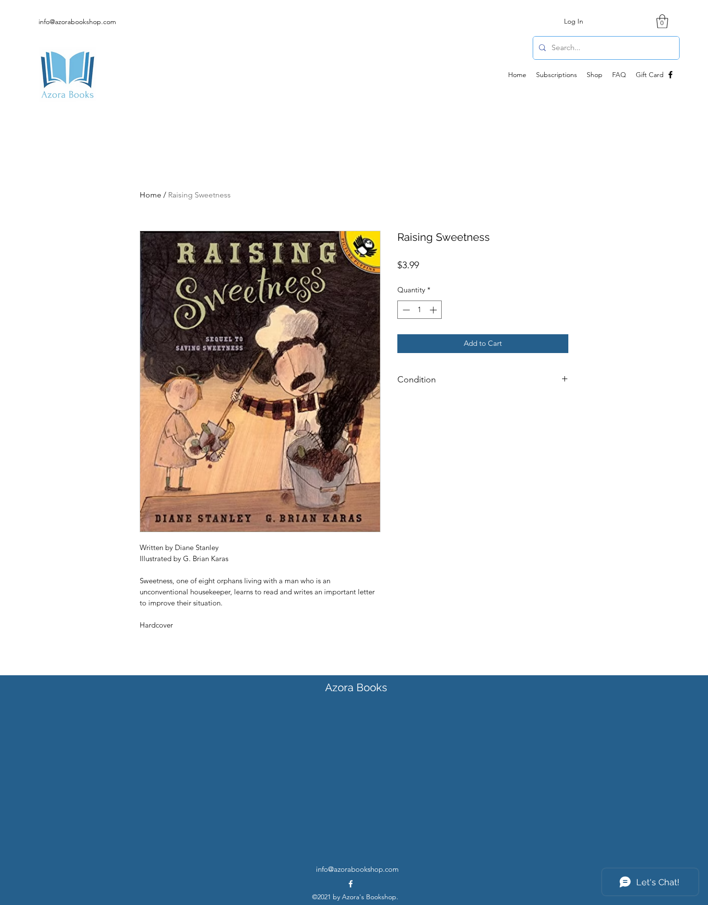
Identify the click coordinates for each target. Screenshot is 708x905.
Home (150, 194)
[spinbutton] (420, 310)
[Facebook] (670, 74)
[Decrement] (405, 310)
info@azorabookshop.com (77, 21)
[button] (662, 21)
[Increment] (434, 310)
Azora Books (356, 687)
